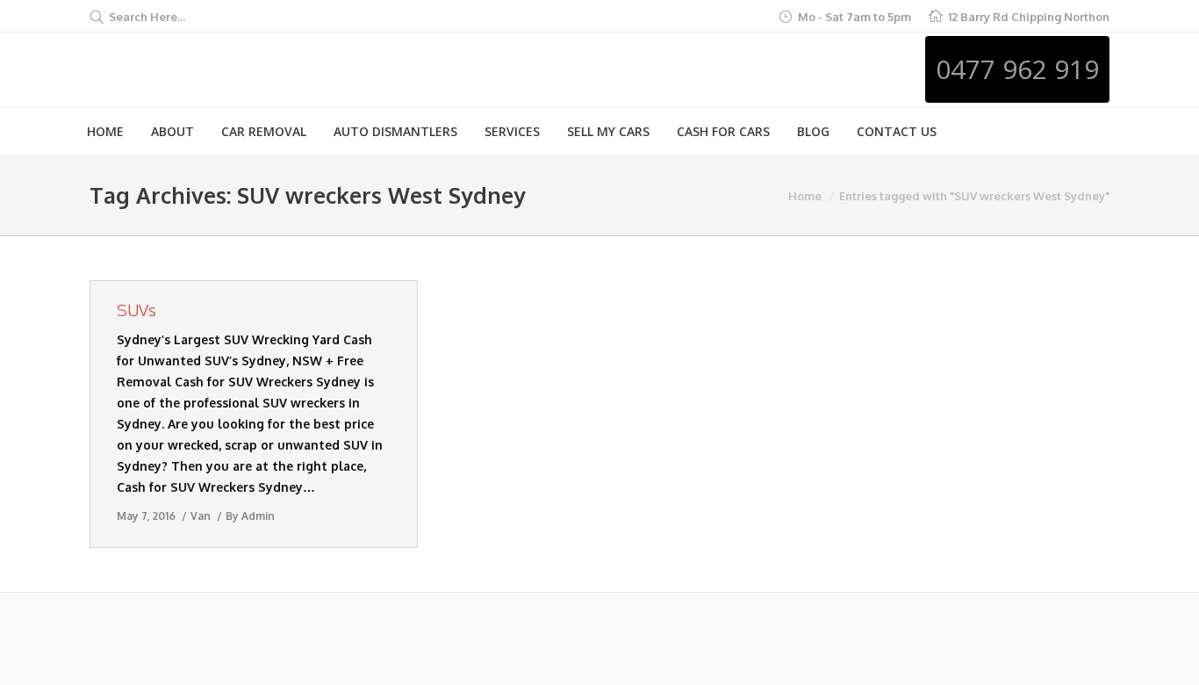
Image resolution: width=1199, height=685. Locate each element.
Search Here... (147, 17)
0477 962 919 (1017, 69)
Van (200, 516)
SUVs (136, 309)
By (250, 516)
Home (805, 196)
